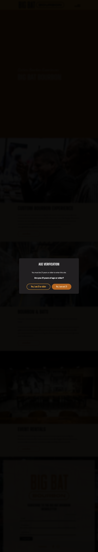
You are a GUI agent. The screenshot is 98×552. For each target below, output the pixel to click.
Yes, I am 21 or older (38, 286)
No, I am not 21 (61, 286)
